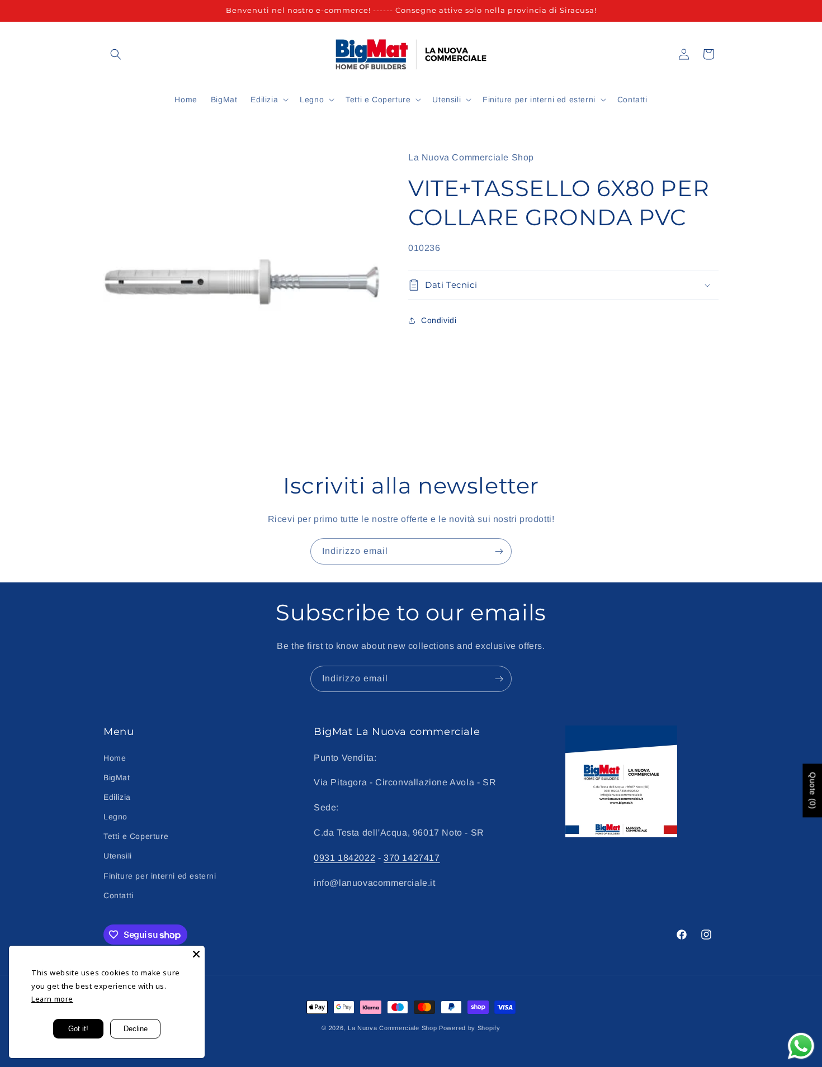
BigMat (116, 777)
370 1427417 (412, 857)
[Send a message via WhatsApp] (801, 1046)
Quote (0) (812, 790)
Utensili (117, 855)
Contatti (118, 895)
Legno (115, 816)
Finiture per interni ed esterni (159, 875)
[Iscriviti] (498, 551)
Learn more (52, 999)
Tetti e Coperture (135, 836)
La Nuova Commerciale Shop (392, 1028)
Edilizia (117, 797)
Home (114, 757)
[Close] (196, 954)
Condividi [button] (438, 320)
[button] (115, 54)
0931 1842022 (344, 857)
